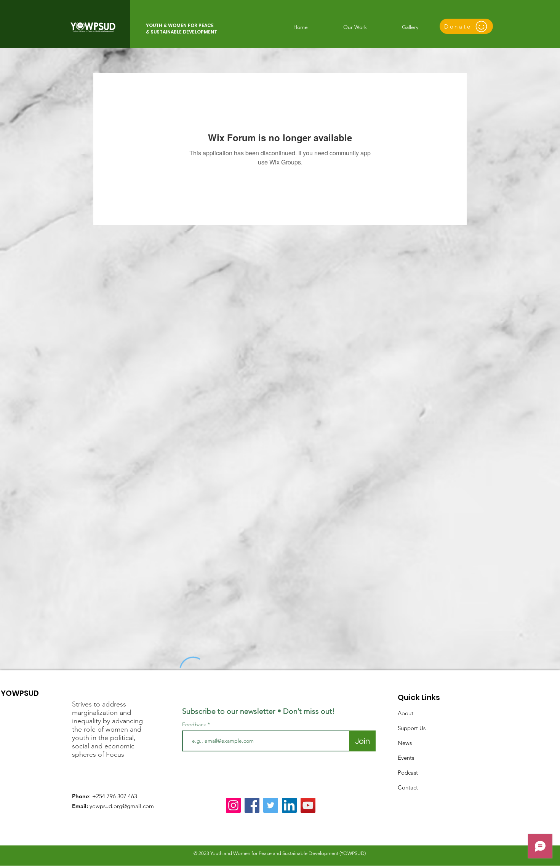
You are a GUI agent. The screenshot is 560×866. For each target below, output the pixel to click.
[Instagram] (233, 805)
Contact (408, 787)
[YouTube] (308, 805)
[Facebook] (252, 805)
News (405, 742)
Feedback (194, 724)
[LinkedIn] (289, 805)
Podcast (408, 772)
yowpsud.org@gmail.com (122, 806)
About (405, 713)
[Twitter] (270, 805)
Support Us (412, 728)
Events (406, 757)
